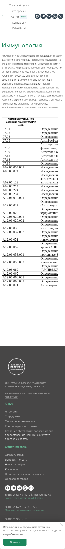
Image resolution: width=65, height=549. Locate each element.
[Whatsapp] (55, 16)
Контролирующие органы (21, 426)
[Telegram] (43, 16)
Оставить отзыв (14, 454)
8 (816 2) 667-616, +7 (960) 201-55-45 (28, 494)
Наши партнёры (15, 464)
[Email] (60, 16)
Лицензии (11, 411)
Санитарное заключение (20, 421)
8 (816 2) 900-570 (16, 519)
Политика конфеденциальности (24, 474)
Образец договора (16, 478)
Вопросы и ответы (16, 459)
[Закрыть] (61, 524)
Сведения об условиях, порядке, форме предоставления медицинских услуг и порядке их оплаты (29, 435)
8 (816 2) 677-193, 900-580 (21, 507)
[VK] (49, 16)
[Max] (37, 16)
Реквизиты (11, 469)
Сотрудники (12, 416)
